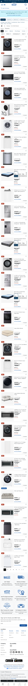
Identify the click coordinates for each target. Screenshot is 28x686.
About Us (2, 654)
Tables (2, 23)
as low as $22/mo (17, 451)
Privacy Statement (7, 666)
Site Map (20, 668)
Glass (5, 23)
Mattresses (22, 19)
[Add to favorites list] (26, 37)
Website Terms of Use (17, 665)
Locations (3, 629)
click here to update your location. (14, 15)
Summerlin (11, 637)
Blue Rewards (3, 652)
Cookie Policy (21, 666)
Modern (9, 22)
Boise (17, 632)
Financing (3, 650)
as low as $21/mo (17, 268)
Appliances (9, 19)
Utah (2, 631)
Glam (19, 22)
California (23, 631)
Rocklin (22, 632)
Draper (2, 632)
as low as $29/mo (17, 162)
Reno (10, 635)
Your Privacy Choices (21, 680)
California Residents (14, 666)
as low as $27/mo (17, 435)
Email (2, 623)
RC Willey (2, 22)
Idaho (17, 631)
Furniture (3, 19)
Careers (2, 647)
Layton (2, 635)
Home (5, 665)
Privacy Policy (13, 678)
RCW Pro (2, 645)
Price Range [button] (17, 31)
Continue (23, 625)
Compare (25, 50)
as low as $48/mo (17, 284)
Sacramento (23, 635)
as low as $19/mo (17, 48)
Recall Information (9, 665)
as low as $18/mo (17, 386)
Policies (22, 665)
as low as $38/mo (17, 215)
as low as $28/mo (17, 231)
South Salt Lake (4, 639)
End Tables (9, 23)
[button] (5, 1)
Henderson (11, 632)
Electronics (16, 19)
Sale (6, 22)
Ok (7, 680)
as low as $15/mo (17, 65)
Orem (2, 637)
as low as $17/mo (17, 404)
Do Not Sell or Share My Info (13, 668)
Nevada (11, 631)
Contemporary (14, 22)
